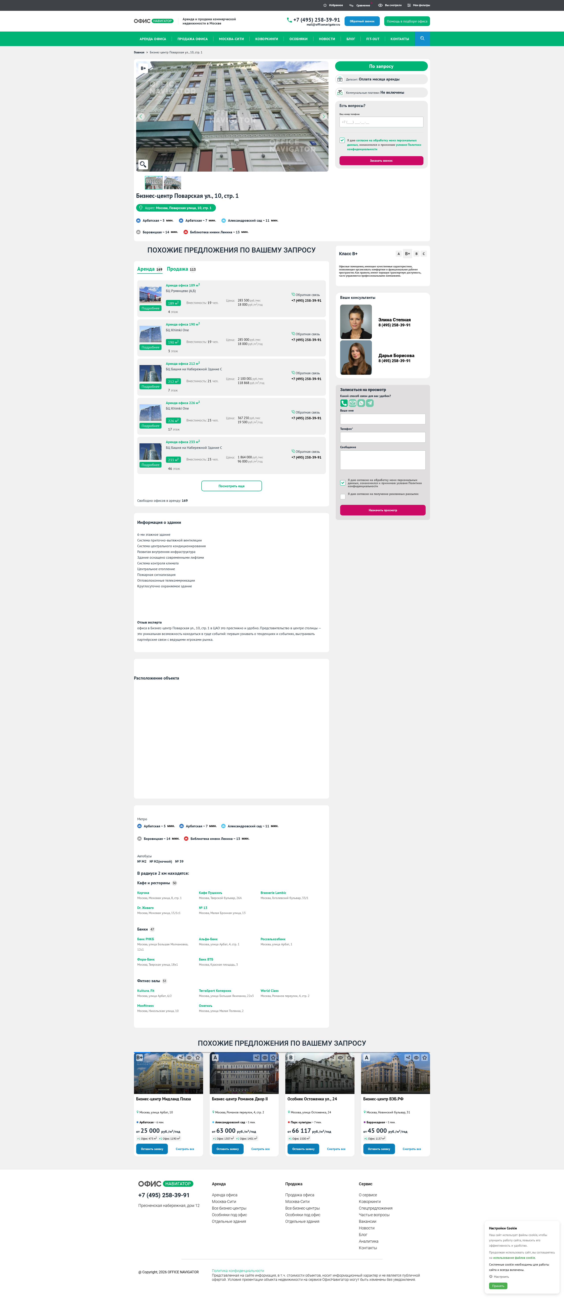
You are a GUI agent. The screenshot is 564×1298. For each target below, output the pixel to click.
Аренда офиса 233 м (183, 441)
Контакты (368, 1248)
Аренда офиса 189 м (183, 285)
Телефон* (346, 429)
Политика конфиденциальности (238, 1271)
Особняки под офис (229, 1214)
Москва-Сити (224, 1201)
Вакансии (367, 1221)
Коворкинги (370, 1201)
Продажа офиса (299, 1195)
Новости (367, 1228)
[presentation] (141, 116)
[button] (231, 168)
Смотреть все (185, 1149)
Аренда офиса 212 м (183, 363)
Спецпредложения (376, 1208)
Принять (498, 1286)
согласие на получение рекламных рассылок (388, 494)
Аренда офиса (224, 1195)
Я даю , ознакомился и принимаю (384, 144)
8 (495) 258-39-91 (394, 325)
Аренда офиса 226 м (183, 402)
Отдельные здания (229, 1221)
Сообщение (348, 447)
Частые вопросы (374, 1214)
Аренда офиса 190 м (183, 324)
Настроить (501, 1276)
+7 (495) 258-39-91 (316, 19)
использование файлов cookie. (514, 1258)
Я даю (383, 494)
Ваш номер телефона (350, 114)
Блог (363, 1234)
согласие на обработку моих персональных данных (382, 481)
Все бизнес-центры (229, 1208)
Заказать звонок (381, 161)
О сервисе (368, 1195)
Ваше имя (347, 410)
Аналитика (368, 1241)
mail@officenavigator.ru (323, 24)
